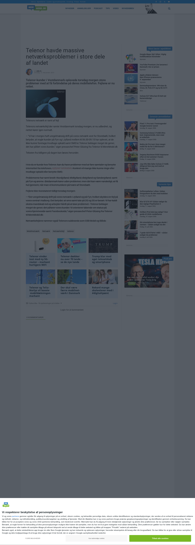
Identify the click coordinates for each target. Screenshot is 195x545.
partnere (15, 516)
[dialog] (97, 521)
